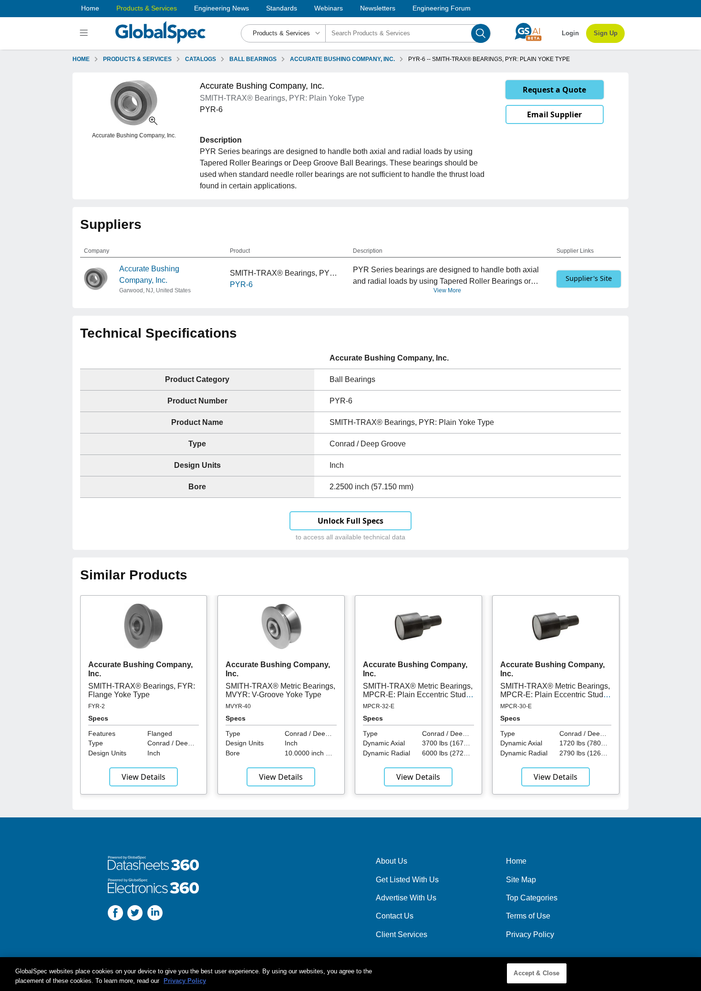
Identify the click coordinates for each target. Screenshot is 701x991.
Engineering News (221, 8)
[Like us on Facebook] (115, 914)
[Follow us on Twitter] (135, 914)
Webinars (328, 8)
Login (570, 33)
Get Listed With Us (407, 880)
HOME (81, 59)
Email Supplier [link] (554, 114)
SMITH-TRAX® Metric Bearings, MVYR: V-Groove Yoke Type (280, 690)
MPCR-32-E (378, 706)
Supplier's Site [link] (589, 278)
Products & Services (146, 8)
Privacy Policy (530, 934)
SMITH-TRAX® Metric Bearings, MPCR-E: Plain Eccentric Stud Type (418, 695)
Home (90, 8)
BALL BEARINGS (253, 59)
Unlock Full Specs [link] (350, 521)
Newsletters (377, 8)
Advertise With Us (406, 898)
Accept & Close (536, 973)
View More (447, 290)
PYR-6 (241, 284)
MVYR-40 (238, 706)
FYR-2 (96, 706)
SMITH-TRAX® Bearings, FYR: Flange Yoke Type (141, 690)
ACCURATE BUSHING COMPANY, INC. (342, 59)
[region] (350, 974)
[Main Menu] (85, 33)
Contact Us (394, 916)
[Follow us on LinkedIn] (155, 914)
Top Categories (531, 898)
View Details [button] (143, 777)
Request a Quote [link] (554, 89)
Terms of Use (528, 916)
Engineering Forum (441, 8)
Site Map (521, 880)
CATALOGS (200, 59)
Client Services (401, 934)
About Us (391, 861)
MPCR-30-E (516, 706)
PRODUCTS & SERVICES (137, 59)
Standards (281, 8)
